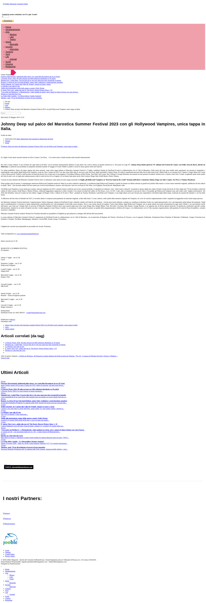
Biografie (14, 44)
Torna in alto (5, 358)
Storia (8, 42)
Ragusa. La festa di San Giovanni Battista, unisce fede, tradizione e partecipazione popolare (32, 82)
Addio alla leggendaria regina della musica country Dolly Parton (22, 88)
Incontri (9, 47)
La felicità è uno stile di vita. (10, 86)
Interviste (14, 49)
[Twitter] (9, 10)
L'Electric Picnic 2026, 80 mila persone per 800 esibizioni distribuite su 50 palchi (28, 78)
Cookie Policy (10, 554)
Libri (12, 37)
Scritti (8, 61)
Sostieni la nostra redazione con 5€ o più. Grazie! (19, 14)
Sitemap (8, 552)
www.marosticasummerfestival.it (28, 234)
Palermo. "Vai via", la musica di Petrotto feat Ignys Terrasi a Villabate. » (93, 356)
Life (7, 56)
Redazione (10, 66)
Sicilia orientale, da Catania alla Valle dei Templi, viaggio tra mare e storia (26, 84)
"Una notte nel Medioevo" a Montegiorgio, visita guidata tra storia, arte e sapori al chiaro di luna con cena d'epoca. (39, 92)
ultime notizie (9, 329)
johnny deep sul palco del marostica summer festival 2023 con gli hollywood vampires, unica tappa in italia (41, 325)
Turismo (9, 52)
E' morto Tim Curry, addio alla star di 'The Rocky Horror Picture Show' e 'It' (26, 90)
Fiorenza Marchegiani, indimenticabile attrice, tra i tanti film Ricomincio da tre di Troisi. (30, 76)
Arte (7, 32)
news (7, 327)
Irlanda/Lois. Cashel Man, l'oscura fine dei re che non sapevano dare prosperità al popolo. (31, 80)
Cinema (9, 64)
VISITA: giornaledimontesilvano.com (18, 467)
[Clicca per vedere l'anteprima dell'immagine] (39, 146)
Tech (7, 54)
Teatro (13, 39)
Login (7, 550)
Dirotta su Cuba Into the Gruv (11, 94)
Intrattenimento (12, 29)
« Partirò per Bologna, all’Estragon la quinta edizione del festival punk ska (43, 356)
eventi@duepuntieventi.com (35, 313)
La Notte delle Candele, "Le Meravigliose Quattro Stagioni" (21, 96)
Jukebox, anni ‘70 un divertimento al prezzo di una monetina (21, 98)
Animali (13, 59)
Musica (13, 34)
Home (8, 27)
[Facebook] (7, 10)
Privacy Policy (10, 556)
